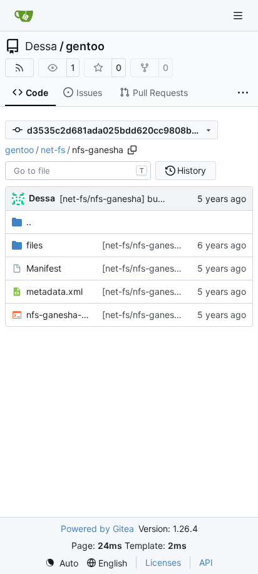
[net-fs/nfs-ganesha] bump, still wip (132, 198)
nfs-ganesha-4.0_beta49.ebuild (58, 314)
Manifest (43, 268)
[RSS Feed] (19, 67)
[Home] (23, 15)
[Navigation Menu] (239, 15)
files (34, 245)
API (206, 562)
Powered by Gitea (97, 528)
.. (28, 221)
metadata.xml (54, 291)
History (191, 170)
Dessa (41, 46)
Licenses (163, 562)
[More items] (243, 93)
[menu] (61, 563)
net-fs (53, 149)
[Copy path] (132, 150)
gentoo (85, 46)
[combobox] (78, 170)
